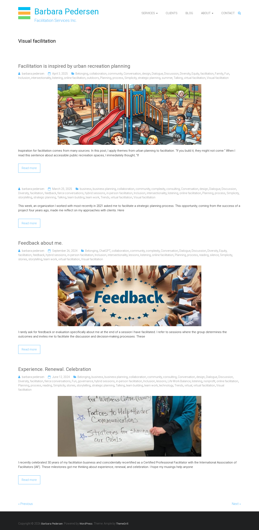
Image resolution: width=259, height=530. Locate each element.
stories (22, 259)
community (115, 73)
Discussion (171, 73)
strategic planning (149, 77)
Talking (178, 77)
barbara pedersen (33, 73)
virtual (188, 385)
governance (85, 381)
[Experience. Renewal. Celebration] (129, 398)
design (146, 73)
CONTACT (228, 13)
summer (167, 77)
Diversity (185, 73)
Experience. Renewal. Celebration (54, 369)
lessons (134, 255)
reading (204, 255)
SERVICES (148, 13)
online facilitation (75, 77)
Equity (195, 73)
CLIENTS (171, 13)
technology (166, 385)
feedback (50, 193)
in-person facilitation (119, 193)
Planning (105, 77)
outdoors (93, 77)
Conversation (132, 73)
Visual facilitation (218, 77)
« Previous (25, 504)
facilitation (207, 73)
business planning (104, 188)
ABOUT (206, 13)
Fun (226, 73)
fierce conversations (70, 193)
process (118, 77)
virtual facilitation (195, 77)
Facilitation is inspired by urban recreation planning (74, 66)
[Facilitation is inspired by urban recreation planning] (129, 86)
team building (76, 197)
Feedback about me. (40, 243)
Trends (105, 197)
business (85, 188)
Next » (236, 504)
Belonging (81, 73)
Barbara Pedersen (66, 11)
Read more (29, 168)
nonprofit (209, 381)
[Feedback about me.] (129, 268)
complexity (158, 188)
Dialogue (157, 73)
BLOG (189, 13)
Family (219, 73)
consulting (173, 188)
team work (92, 197)
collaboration (98, 73)
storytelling (25, 197)
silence (214, 255)
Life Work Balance (179, 381)
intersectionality (41, 77)
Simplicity (130, 77)
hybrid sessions (95, 193)
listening (57, 77)
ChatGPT (104, 250)
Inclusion (24, 77)
